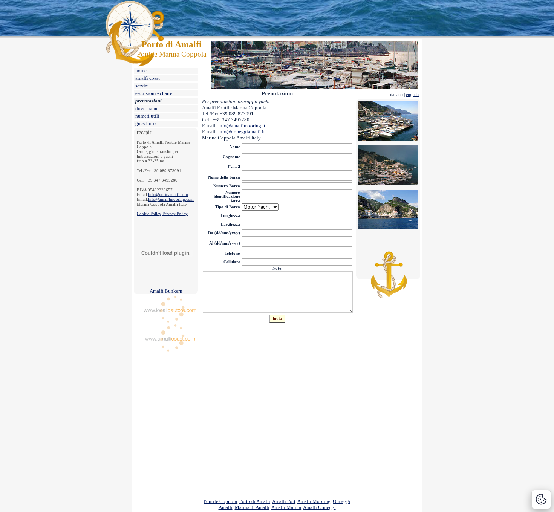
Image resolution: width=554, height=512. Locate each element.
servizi (142, 86)
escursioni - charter (154, 93)
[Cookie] (541, 499)
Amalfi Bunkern (166, 291)
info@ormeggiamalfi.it (241, 131)
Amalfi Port (283, 501)
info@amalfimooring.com (171, 199)
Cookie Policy (149, 214)
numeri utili (147, 116)
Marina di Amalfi (252, 507)
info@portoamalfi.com (168, 195)
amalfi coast (147, 78)
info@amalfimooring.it (241, 125)
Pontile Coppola (220, 501)
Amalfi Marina (286, 507)
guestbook (146, 123)
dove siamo (147, 108)
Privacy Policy (175, 214)
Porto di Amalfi (254, 501)
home (141, 70)
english (412, 94)
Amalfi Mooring (314, 501)
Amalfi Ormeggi (319, 507)
